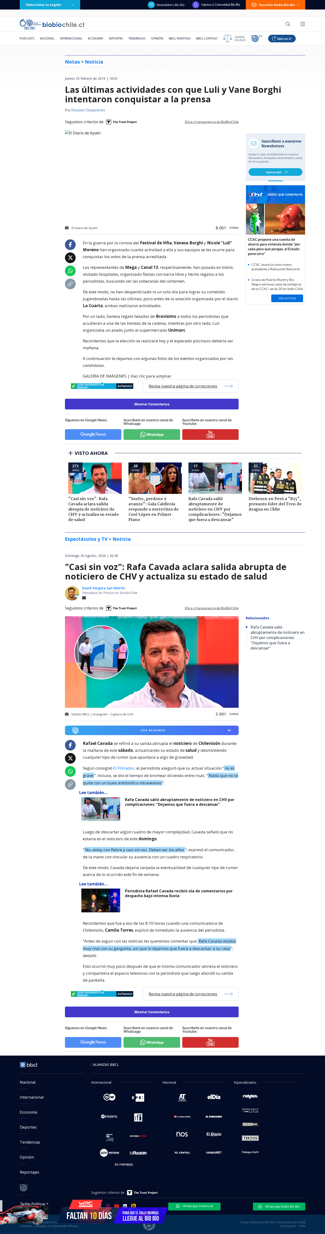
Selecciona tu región (43, 4)
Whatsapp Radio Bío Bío (282, 1206)
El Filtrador (123, 768)
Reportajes (29, 1172)
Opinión (157, 38)
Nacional (47, 38)
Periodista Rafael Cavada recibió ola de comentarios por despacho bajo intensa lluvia (179, 893)
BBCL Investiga (180, 38)
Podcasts (27, 38)
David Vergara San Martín (103, 588)
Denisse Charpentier (88, 110)
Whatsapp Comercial (197, 1206)
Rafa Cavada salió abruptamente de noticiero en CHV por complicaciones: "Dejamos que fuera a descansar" (179, 802)
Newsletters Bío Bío (171, 5)
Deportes (116, 38)
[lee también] (102, 809)
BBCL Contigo (206, 38)
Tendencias (136, 38)
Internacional (71, 38)
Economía (95, 38)
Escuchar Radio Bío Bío (277, 5)
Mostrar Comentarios (151, 404)
